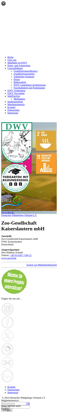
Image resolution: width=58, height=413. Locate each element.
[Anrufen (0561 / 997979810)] (7, 355)
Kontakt (11, 107)
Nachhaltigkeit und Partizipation (29, 87)
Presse (17, 79)
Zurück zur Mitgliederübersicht (41, 265)
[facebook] (7, 328)
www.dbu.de (7, 212)
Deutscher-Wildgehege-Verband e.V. (19, 215)
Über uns (11, 60)
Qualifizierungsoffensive (26, 71)
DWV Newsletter (16, 93)
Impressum (12, 113)
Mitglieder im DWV (17, 62)
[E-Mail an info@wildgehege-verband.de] (7, 368)
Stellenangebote (15, 101)
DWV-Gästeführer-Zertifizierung (30, 85)
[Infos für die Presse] (7, 381)
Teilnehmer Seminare (24, 76)
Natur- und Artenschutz (18, 65)
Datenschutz (13, 110)
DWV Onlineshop (16, 90)
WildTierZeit (13, 96)
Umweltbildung (15, 68)
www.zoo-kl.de (8, 258)
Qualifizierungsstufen (24, 74)
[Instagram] (7, 314)
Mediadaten (19, 99)
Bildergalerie (20, 82)
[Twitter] (7, 341)
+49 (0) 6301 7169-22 (21, 255)
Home (10, 57)
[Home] (16, 162)
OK (28, 403)
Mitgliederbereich (16, 104)
